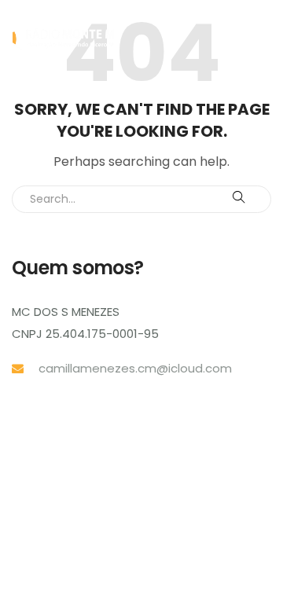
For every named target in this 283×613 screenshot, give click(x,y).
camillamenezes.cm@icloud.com (135, 368)
